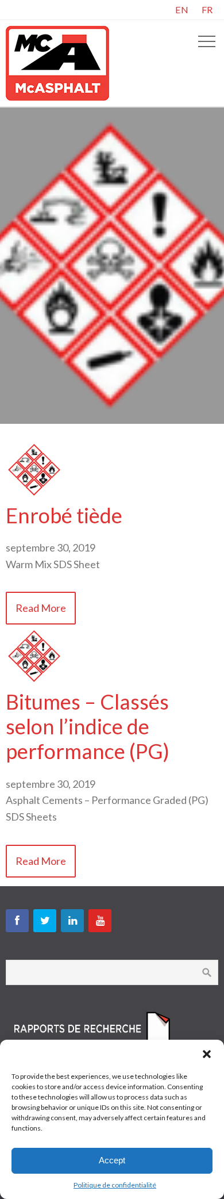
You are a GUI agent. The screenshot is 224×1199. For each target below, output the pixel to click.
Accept (112, 1160)
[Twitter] (44, 920)
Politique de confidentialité (115, 1185)
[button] (207, 1054)
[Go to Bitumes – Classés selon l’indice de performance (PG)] (34, 681)
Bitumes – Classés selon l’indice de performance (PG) (87, 726)
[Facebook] (17, 920)
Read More (41, 608)
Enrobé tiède (64, 515)
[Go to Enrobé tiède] (34, 494)
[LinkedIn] (72, 920)
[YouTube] (99, 920)
